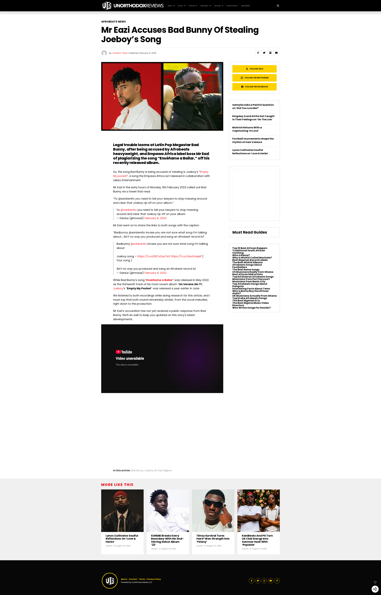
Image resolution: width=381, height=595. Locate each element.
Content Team (120, 53)
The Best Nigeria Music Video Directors (250, 304)
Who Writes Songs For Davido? (251, 307)
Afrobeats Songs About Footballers (247, 266)
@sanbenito (129, 210)
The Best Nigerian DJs (246, 300)
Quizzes (217, 5)
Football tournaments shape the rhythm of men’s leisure (253, 140)
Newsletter (245, 5)
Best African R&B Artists (247, 274)
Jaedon (109, 545)
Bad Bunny (137, 470)
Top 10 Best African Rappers (249, 248)
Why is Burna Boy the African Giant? (250, 292)
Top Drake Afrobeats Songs (249, 298)
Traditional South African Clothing (248, 252)
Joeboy (118, 288)
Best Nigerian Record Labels (250, 260)
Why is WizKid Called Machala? (252, 257)
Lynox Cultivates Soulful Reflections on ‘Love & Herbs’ (250, 151)
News (170, 5)
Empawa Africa (161, 153)
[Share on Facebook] (258, 52)
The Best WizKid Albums (247, 262)
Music (180, 5)
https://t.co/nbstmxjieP (186, 256)
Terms (142, 579)
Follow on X (256, 69)
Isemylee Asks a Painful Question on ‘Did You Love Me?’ (253, 106)
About (124, 579)
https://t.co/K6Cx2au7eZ (153, 256)
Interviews (204, 5)
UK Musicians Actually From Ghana (254, 296)
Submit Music (232, 5)
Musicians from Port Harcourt (251, 279)
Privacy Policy (154, 579)
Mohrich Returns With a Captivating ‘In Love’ (247, 129)
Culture (192, 5)
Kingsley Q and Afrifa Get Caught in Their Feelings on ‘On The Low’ (253, 117)
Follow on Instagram (256, 77)
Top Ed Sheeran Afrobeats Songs (253, 276)
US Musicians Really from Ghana (252, 272)
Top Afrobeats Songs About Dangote (249, 285)
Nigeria (167, 470)
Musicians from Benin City (248, 281)
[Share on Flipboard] (270, 52)
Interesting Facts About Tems (251, 288)
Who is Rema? (241, 255)
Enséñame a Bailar (177, 158)
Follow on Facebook (256, 86)
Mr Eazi (158, 470)
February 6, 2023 (156, 218)
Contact (133, 579)
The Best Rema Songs (245, 269)
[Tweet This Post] (264, 52)
